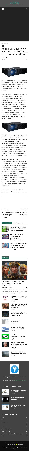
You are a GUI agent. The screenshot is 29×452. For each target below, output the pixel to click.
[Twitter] (6, 63)
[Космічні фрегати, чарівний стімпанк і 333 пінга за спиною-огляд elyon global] (5, 314)
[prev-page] (2, 253)
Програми (8, 444)
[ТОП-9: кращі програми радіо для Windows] (5, 399)
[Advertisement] (14, 26)
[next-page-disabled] (5, 253)
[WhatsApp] (13, 63)
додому (3, 43)
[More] (17, 63)
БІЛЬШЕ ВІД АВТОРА (18, 223)
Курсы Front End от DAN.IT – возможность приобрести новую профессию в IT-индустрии (8, 214)
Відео (8, 442)
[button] (2, 9)
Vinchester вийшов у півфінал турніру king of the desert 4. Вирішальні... (13, 283)
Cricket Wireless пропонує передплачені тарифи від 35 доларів (18, 336)
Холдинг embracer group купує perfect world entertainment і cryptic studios (19, 298)
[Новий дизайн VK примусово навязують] (5, 407)
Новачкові (13, 442)
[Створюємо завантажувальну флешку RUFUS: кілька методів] (5, 392)
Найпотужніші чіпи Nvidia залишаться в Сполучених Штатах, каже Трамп (18, 228)
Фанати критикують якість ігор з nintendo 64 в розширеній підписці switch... (19, 306)
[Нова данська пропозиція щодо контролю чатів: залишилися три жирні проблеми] (5, 245)
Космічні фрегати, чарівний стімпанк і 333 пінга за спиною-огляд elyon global (19, 313)
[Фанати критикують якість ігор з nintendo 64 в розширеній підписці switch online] (5, 306)
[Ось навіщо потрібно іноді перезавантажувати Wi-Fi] (5, 329)
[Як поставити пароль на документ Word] (5, 321)
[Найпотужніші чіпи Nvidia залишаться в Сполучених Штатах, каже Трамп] (5, 229)
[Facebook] (3, 63)
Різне (7, 43)
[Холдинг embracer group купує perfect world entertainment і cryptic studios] (5, 298)
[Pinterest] (10, 63)
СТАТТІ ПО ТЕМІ (6, 223)
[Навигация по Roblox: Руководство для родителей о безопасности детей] (5, 236)
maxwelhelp (4, 287)
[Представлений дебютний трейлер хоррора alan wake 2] (5, 354)
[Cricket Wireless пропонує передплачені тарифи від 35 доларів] (5, 336)
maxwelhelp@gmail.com (19, 380)
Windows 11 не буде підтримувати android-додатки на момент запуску (21, 213)
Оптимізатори (20, 442)
